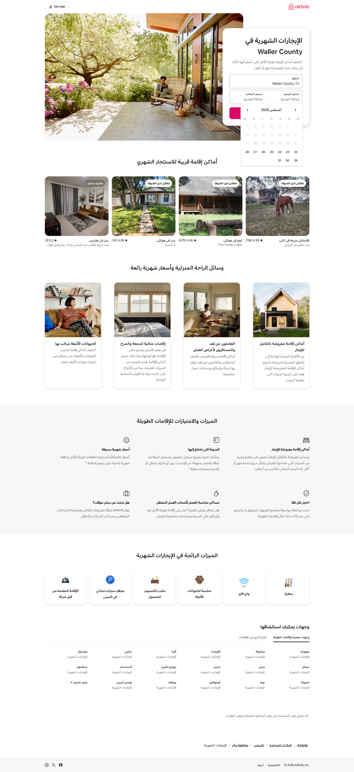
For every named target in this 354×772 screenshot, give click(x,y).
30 (287, 160)
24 (279, 152)
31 (279, 160)
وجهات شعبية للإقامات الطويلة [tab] (291, 637)
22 (295, 152)
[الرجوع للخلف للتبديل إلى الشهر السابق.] (295, 110)
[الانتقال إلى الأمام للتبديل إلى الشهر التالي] (248, 110)
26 (263, 152)
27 (255, 152)
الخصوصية (274, 765)
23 (287, 152)
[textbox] (284, 99)
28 (247, 152)
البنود (260, 765)
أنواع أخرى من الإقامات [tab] (252, 637)
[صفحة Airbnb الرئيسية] (298, 6)
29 (295, 160)
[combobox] (266, 83)
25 (271, 152)
